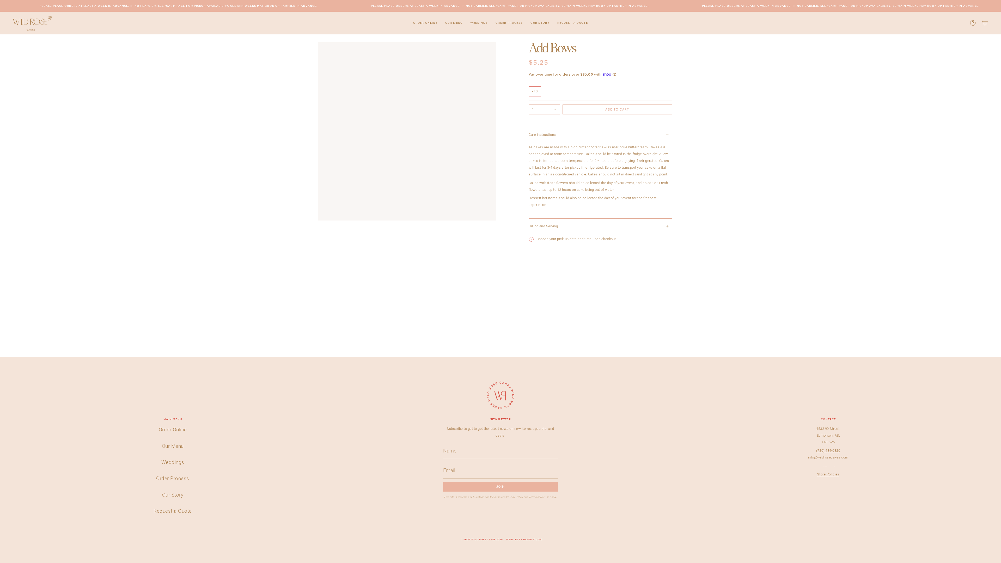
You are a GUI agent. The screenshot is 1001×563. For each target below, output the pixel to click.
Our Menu (173, 446)
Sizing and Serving (543, 226)
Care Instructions (542, 135)
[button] (425, 23)
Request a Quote (173, 511)
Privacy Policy (514, 496)
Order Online (173, 430)
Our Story (173, 495)
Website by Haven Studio (524, 540)
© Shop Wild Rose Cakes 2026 (482, 540)
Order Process (172, 478)
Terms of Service (539, 496)
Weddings (172, 462)
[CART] (985, 23)
